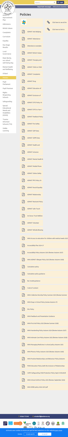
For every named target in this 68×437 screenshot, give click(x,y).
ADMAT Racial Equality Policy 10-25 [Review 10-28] (34, 189)
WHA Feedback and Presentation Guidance (41, 316)
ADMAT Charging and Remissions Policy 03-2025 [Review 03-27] (34, 61)
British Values (7, 28)
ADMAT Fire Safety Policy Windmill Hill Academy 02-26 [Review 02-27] (35, 125)
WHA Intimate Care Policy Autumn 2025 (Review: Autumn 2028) (47, 337)
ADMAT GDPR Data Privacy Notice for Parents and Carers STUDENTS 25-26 (33, 139)
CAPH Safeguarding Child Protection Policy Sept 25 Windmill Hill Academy (46, 374)
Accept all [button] (44, 434)
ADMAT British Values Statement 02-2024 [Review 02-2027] (34, 54)
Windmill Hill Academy (8, 8)
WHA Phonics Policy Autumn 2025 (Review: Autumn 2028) (45, 351)
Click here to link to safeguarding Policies (59, 31)
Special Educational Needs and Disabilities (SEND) (7, 110)
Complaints (7, 32)
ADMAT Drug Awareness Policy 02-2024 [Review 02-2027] (34, 82)
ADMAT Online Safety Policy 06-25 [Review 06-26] (35, 174)
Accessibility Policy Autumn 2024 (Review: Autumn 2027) (45, 252)
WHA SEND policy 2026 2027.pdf (37, 387)
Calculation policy (33, 266)
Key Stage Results (6, 46)
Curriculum (6, 36)
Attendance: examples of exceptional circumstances (34, 47)
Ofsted (5, 73)
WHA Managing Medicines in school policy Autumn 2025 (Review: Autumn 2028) (45, 346)
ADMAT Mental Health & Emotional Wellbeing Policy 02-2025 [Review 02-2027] (35, 160)
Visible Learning (6, 129)
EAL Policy (30, 309)
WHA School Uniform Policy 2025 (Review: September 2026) (46, 380)
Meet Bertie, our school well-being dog (8, 60)
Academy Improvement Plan (7, 17)
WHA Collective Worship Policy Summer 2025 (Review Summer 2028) (47, 296)
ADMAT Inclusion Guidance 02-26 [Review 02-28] (35, 153)
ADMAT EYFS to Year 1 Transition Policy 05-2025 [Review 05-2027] (34, 111)
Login (61, 2)
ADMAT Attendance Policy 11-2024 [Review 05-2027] (34, 40)
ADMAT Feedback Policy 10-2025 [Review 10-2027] (35, 118)
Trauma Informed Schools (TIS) (7, 121)
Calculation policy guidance (36, 274)
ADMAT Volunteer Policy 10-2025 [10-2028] (34, 224)
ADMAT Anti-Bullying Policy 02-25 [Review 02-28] (35, 33)
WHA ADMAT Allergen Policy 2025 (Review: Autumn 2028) (45, 259)
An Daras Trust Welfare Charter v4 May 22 (34, 217)
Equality (5, 41)
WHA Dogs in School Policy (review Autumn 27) (42, 302)
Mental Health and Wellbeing (8, 68)
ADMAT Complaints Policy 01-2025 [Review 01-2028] (34, 75)
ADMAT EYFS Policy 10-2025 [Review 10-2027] (34, 104)
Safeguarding (7, 101)
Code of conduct (32, 288)
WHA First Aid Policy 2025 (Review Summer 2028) (43, 323)
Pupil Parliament (6, 83)
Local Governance (7, 53)
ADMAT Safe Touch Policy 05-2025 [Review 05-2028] (34, 210)
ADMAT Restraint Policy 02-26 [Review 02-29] (35, 203)
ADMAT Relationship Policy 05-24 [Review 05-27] (35, 196)
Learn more (58, 430)
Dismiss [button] (20, 434)
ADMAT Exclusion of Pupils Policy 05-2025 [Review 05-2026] (34, 97)
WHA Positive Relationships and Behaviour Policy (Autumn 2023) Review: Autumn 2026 (46, 360)
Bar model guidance (33, 281)
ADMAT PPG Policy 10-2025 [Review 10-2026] (34, 181)
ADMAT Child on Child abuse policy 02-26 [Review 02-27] (34, 68)
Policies (5, 78)
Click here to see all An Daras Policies (59, 23)
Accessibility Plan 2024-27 (35, 245)
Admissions (7, 24)
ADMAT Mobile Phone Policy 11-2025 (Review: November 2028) (34, 167)
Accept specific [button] (30, 434)
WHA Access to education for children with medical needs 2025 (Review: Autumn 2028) (47, 239)
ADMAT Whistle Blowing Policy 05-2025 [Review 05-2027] (35, 231)
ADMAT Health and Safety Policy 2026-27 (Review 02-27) (34, 146)
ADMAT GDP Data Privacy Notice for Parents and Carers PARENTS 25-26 (33, 132)
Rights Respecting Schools (7, 95)
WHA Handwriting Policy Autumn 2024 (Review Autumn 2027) (46, 330)
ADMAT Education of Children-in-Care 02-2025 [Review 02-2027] (34, 89)
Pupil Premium (8, 88)
